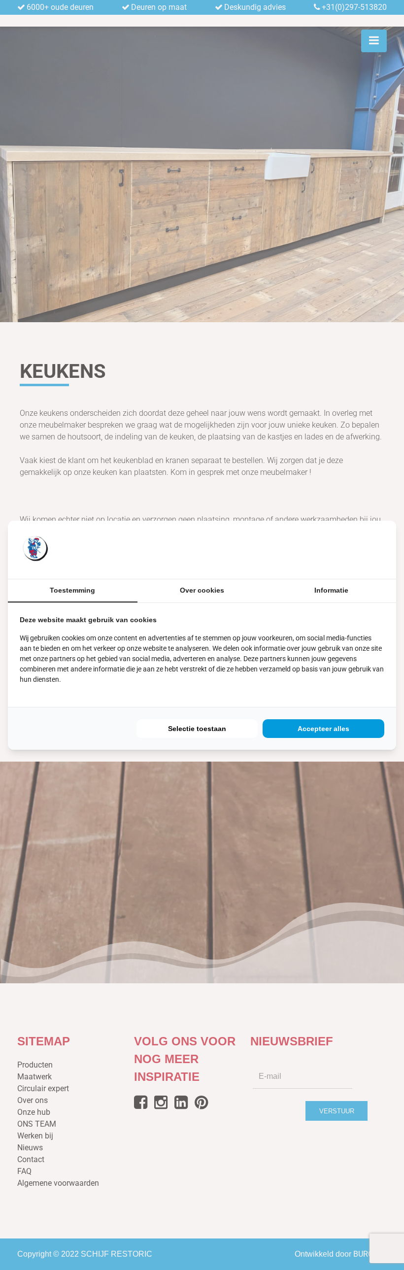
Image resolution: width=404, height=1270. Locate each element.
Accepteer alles (323, 729)
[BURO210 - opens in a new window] (347, 549)
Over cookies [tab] (202, 590)
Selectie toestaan (197, 729)
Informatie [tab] (331, 590)
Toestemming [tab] (72, 590)
